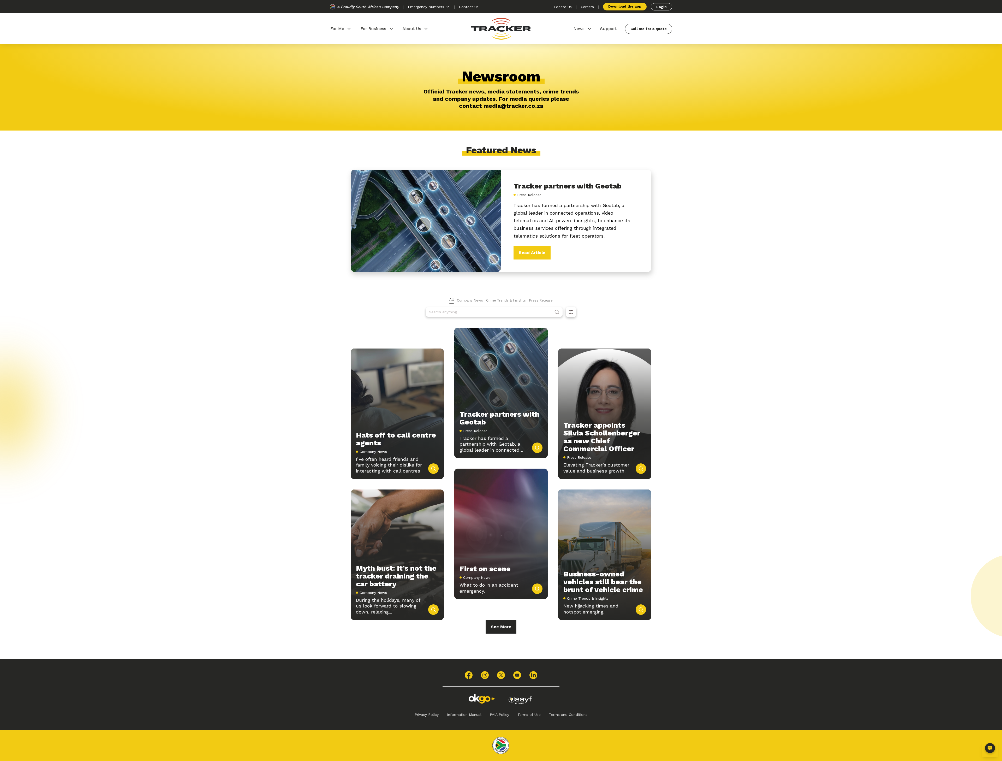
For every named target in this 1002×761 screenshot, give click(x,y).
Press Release (541, 300)
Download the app (624, 6)
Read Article (532, 252)
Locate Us (563, 7)
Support (608, 29)
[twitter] (501, 675)
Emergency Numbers (426, 7)
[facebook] (469, 675)
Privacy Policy (427, 714)
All (451, 300)
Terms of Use (529, 714)
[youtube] (517, 675)
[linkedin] (533, 675)
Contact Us (469, 7)
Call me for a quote (648, 29)
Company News (470, 300)
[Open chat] (990, 749)
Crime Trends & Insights (506, 300)
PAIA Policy (499, 714)
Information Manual (464, 714)
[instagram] (485, 675)
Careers (587, 7)
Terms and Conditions (568, 714)
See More (501, 626)
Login (661, 7)
